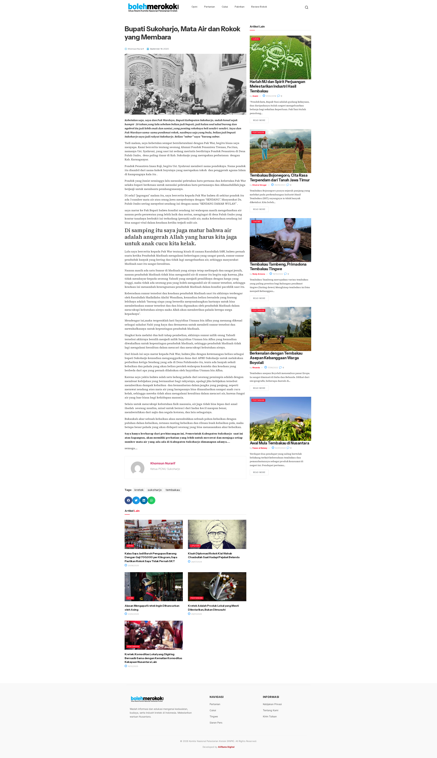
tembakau (173, 490)
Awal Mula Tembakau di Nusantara (279, 443)
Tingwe (256, 221)
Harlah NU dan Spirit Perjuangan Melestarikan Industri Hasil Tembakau (277, 86)
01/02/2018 (270, 96)
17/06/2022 (272, 367)
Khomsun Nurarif (162, 463)
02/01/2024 (280, 448)
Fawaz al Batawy (259, 448)
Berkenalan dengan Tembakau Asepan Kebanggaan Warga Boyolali (276, 358)
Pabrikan (239, 6)
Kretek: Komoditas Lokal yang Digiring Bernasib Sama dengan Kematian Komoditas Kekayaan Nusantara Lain (153, 658)
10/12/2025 (132, 666)
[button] (128, 500)
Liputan (195, 546)
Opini (194, 6)
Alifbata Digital (226, 747)
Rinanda (256, 367)
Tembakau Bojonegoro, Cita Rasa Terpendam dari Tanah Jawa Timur (280, 177)
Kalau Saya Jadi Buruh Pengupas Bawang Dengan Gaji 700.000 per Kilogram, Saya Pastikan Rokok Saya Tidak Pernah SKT (151, 557)
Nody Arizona (258, 274)
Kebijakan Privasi (272, 704)
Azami (255, 96)
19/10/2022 (277, 274)
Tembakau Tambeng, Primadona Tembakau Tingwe (278, 266)
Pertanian (209, 6)
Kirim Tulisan (270, 716)
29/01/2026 (196, 614)
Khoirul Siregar (259, 185)
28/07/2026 (196, 562)
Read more (259, 120)
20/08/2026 (133, 565)
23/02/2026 (133, 614)
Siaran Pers (216, 722)
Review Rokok (259, 6)
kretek (139, 490)
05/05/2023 (279, 185)
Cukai (225, 6)
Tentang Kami (270, 710)
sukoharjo (155, 490)
